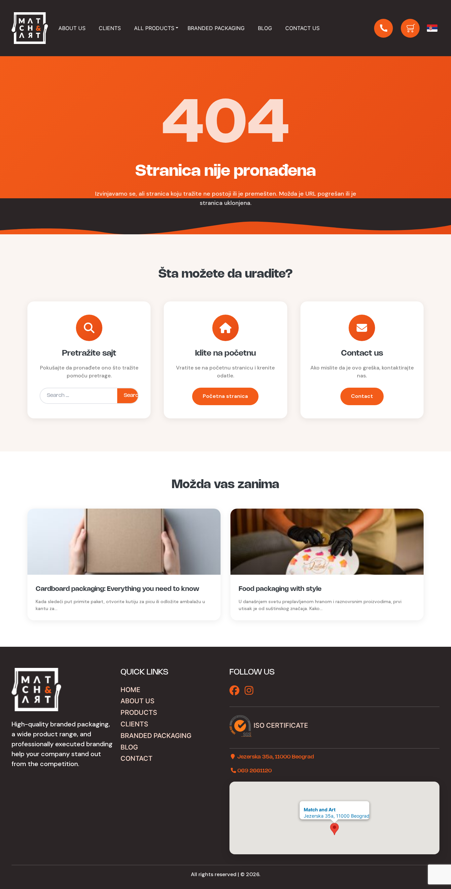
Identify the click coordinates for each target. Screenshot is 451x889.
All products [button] (154, 28)
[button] (334, 829)
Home (130, 690)
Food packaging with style (280, 589)
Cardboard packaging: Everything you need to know (117, 589)
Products (139, 712)
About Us (72, 28)
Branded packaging (216, 28)
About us (138, 701)
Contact (362, 396)
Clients (110, 28)
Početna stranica (225, 396)
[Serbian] (432, 28)
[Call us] (383, 28)
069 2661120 (254, 770)
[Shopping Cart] (410, 28)
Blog (265, 28)
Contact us (302, 28)
